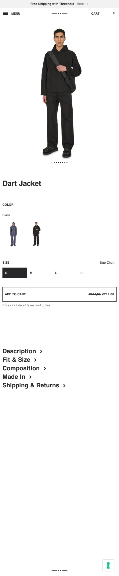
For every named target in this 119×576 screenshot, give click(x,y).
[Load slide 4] (58, 162)
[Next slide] (112, 93)
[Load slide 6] (62, 162)
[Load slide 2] (54, 162)
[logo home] (59, 13)
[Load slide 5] (60, 162)
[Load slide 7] (64, 162)
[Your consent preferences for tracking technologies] (108, 565)
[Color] (13, 234)
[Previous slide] (6, 93)
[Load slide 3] (56, 162)
